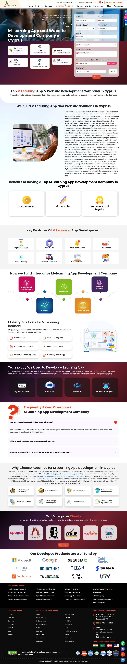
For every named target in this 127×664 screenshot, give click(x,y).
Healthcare (40, 634)
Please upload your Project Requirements (92, 60)
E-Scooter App (41, 618)
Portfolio (38, 6)
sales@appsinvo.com (87, 2)
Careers (11, 624)
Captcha (80, 68)
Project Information (84, 49)
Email (100, 17)
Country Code (82, 25)
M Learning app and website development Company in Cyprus (58, 476)
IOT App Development (72, 589)
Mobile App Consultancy (73, 596)
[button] (123, 659)
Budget (79, 41)
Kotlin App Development (73, 592)
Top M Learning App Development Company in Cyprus (80, 184)
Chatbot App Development (45, 589)
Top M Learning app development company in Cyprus (65, 474)
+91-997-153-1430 (106, 623)
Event (38, 628)
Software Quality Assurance (102, 589)
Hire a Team (98, 6)
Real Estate (68, 621)
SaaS (66, 628)
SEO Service (97, 592)
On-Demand (69, 614)
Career (79, 6)
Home (30, 6)
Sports (67, 634)
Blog (109, 6)
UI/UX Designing (98, 596)
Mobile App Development (17, 589)
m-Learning (40, 638)
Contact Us (118, 6)
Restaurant (68, 624)
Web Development (99, 603)
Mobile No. (102, 25)
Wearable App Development (103, 599)
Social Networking (71, 631)
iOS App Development (44, 599)
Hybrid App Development (45, 596)
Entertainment (41, 624)
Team (78, 33)
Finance (39, 631)
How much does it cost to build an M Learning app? (31, 422)
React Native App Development (76, 599)
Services (48, 6)
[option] (22, 387)
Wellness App (69, 641)
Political (67, 618)
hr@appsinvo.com (103, 637)
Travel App (68, 638)
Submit (96, 77)
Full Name (80, 17)
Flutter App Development (45, 592)
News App (39, 641)
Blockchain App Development (18, 599)
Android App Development (17, 592)
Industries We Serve (64, 6)
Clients (88, 6)
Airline (38, 614)
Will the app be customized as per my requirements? (32, 441)
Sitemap (11, 634)
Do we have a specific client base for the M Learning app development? (40, 452)
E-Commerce (41, 621)
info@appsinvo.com (68, 2)
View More (63, 545)
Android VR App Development (18, 596)
